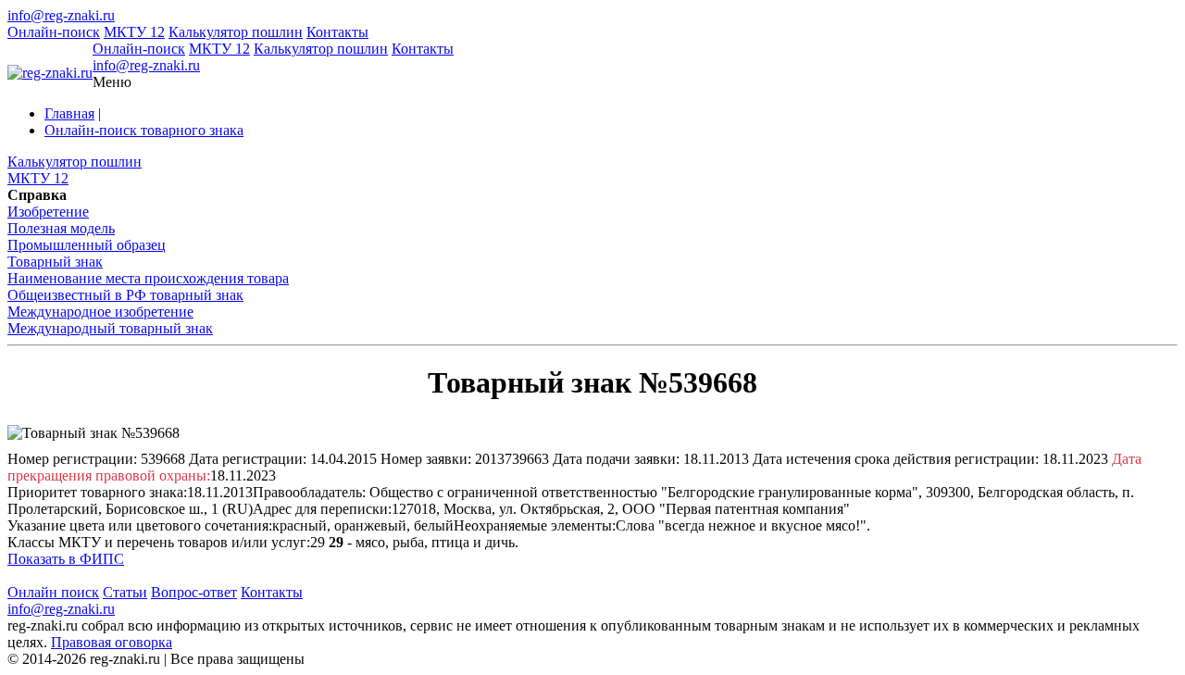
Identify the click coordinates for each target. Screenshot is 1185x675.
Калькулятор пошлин (235, 32)
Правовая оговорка (111, 642)
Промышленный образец (86, 245)
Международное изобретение (100, 311)
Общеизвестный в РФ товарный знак (125, 295)
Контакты (337, 32)
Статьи (125, 592)
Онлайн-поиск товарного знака (143, 130)
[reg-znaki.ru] (50, 73)
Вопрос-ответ (194, 592)
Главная (69, 113)
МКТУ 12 (134, 32)
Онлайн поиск (53, 592)
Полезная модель (61, 228)
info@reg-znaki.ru (61, 15)
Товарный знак (55, 261)
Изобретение (48, 211)
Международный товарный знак (110, 328)
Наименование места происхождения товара (148, 278)
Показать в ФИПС (65, 559)
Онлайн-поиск (53, 32)
